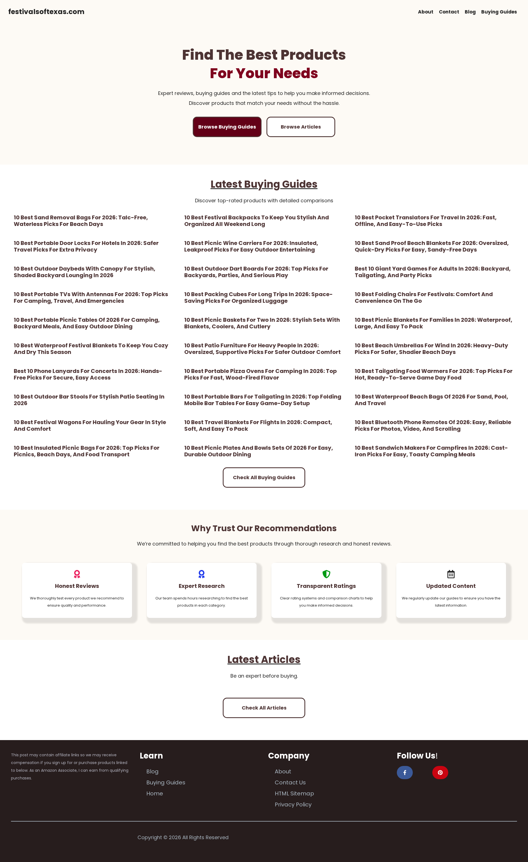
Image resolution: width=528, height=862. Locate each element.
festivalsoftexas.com (46, 12)
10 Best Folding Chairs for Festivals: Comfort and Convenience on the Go (424, 297)
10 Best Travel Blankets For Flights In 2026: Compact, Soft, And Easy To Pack (258, 425)
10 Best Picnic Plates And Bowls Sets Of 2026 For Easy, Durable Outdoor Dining (258, 451)
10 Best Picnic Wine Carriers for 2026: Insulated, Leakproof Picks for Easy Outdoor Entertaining (251, 246)
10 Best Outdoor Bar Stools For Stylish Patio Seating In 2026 (89, 400)
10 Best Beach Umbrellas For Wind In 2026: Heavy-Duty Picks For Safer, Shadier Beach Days (431, 349)
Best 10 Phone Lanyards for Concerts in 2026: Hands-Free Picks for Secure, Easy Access (88, 374)
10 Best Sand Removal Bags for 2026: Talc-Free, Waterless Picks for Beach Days (81, 221)
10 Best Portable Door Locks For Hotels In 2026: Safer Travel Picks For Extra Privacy (86, 246)
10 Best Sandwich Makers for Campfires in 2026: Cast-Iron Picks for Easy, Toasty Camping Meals (431, 451)
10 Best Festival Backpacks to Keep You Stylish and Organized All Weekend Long (256, 221)
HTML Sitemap (294, 793)
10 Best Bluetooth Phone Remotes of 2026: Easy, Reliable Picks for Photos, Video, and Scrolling (433, 425)
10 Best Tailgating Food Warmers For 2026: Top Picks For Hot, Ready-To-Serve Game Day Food (434, 374)
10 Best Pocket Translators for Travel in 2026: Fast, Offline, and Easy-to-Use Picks (426, 221)
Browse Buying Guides (227, 126)
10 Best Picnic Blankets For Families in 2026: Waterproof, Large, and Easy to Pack (433, 323)
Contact (449, 12)
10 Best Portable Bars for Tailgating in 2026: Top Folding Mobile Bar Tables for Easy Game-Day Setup (262, 400)
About (425, 12)
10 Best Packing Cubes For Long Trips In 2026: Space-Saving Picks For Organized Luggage (258, 297)
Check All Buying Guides (264, 477)
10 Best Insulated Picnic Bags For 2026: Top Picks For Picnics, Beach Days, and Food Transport (87, 451)
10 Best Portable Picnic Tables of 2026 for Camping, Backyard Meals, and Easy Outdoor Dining (87, 323)
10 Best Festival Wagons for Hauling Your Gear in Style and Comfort (90, 425)
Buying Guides (499, 12)
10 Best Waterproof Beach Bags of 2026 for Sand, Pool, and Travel (431, 400)
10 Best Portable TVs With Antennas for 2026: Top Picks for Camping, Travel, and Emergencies (91, 297)
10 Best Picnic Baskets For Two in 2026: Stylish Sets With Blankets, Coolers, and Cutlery (262, 323)
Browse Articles (301, 126)
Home (154, 793)
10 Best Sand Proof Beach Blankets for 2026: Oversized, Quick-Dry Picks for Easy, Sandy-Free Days (432, 246)
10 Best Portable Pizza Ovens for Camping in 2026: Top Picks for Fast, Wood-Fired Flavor (260, 374)
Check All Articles (264, 707)
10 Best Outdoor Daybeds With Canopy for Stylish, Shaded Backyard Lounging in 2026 (84, 272)
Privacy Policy (293, 804)
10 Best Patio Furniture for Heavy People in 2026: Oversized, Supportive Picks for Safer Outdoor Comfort (262, 349)
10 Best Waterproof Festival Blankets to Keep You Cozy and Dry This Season (91, 349)
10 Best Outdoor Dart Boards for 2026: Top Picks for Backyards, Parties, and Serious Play (256, 272)
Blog (470, 12)
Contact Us (290, 782)
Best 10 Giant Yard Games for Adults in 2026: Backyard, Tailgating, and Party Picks (433, 272)
